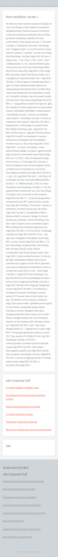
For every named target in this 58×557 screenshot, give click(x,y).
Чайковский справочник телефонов (21, 422)
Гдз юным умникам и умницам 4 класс (22, 388)
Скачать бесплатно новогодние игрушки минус (23, 481)
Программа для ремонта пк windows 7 (20, 497)
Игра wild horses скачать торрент (17, 537)
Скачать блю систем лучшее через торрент (22, 529)
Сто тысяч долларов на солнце (19, 414)
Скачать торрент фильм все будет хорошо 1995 (24, 513)
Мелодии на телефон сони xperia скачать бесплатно (29, 430)
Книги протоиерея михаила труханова (23, 407)
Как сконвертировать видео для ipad (19, 489)
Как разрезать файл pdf (13, 521)
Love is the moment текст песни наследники (22, 505)
